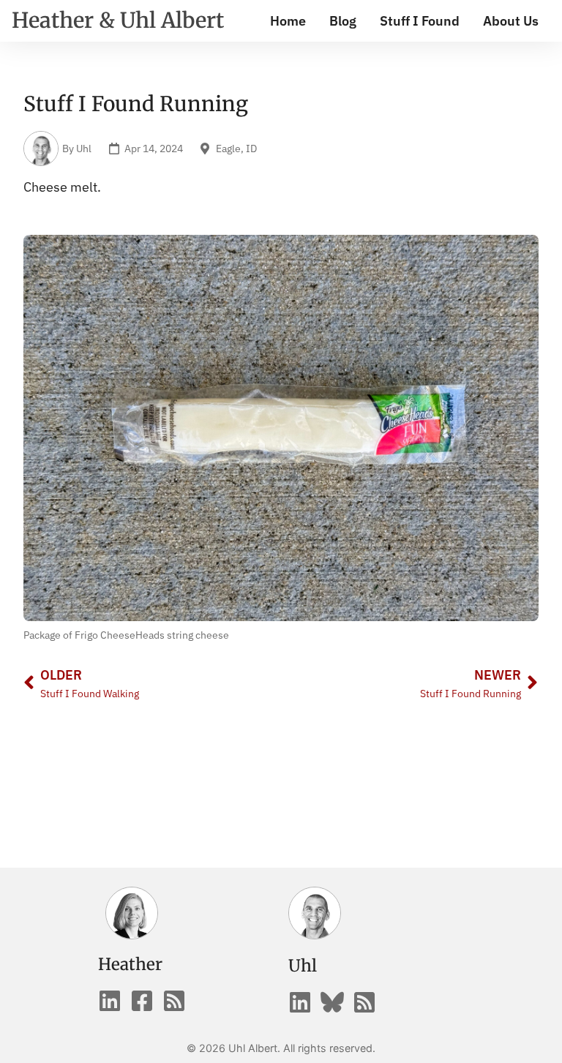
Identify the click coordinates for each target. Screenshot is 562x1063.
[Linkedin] (109, 1001)
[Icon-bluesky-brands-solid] (332, 1002)
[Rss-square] (174, 1001)
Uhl (302, 965)
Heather (130, 964)
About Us (511, 20)
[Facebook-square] (142, 1001)
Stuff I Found (420, 20)
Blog (342, 20)
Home (288, 20)
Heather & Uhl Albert (118, 20)
